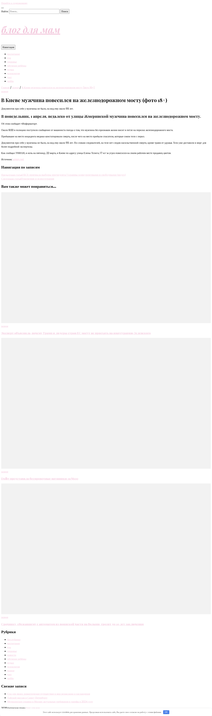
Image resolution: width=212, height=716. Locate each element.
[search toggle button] (2, 7)
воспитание (13, 54)
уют (9, 77)
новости (11, 655)
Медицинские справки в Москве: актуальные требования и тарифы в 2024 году (50, 701)
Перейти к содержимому (14, 3)
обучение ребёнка (16, 65)
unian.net (18, 159)
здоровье (12, 62)
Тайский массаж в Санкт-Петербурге (27, 698)
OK (166, 712)
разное (4, 91)
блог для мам (30, 29)
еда (9, 58)
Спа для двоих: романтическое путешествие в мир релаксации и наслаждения (48, 694)
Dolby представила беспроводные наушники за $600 (39, 478)
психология (13, 73)
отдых (10, 69)
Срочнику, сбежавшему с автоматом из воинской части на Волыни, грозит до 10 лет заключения (72, 624)
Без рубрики (13, 639)
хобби (10, 81)
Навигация (8, 47)
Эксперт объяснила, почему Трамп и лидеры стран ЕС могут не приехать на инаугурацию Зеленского (76, 333)
